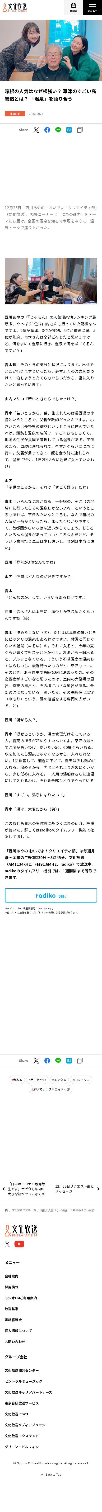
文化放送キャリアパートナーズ (28, 1392)
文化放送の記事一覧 (24, 1210)
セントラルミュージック (23, 1381)
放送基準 (12, 1308)
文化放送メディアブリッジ (25, 1424)
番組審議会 (13, 1319)
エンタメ (60, 1079)
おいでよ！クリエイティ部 (51, 1089)
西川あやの (38, 1079)
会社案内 (12, 1276)
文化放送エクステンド (22, 1435)
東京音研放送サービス (22, 1403)
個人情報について (18, 1330)
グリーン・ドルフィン (22, 1446)
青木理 (17, 1079)
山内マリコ (82, 1079)
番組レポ (15, 113)
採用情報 (12, 1287)
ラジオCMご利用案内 (21, 1297)
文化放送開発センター (22, 1370)
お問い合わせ (15, 1341)
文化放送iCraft (16, 1414)
